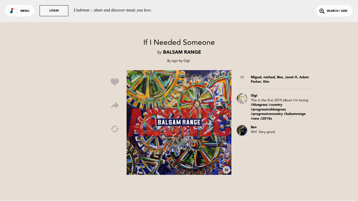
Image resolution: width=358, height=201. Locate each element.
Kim (266, 81)
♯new (255, 118)
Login (54, 10)
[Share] (115, 105)
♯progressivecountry (267, 114)
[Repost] (115, 129)
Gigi (186, 61)
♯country (275, 105)
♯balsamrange (295, 114)
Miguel (256, 77)
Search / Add (337, 11)
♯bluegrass (259, 105)
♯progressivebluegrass (268, 109)
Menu (24, 11)
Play (179, 122)
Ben (280, 77)
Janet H (291, 77)
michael (269, 77)
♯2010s (266, 118)
